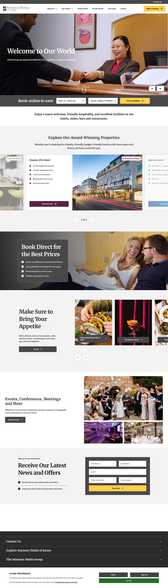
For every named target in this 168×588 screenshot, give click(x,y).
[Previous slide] (76, 219)
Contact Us (157, 2)
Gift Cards (112, 9)
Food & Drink (83, 9)
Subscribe (116, 488)
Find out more (47, 204)
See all (36, 349)
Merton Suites (15, 158)
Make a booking (153, 9)
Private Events (98, 9)
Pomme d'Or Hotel (132, 158)
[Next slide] (91, 219)
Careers (123, 9)
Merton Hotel (132, 340)
